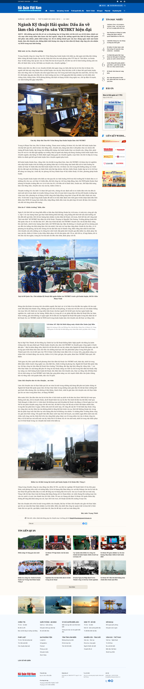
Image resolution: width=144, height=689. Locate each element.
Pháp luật (107, 11)
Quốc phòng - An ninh (63, 11)
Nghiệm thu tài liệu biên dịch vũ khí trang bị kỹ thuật (58, 579)
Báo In (103, 5)
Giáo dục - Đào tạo (89, 640)
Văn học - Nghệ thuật (112, 640)
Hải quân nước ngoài (111, 628)
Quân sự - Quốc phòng (26, 19)
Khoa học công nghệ (89, 643)
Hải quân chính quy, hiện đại (47, 628)
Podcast (42, 646)
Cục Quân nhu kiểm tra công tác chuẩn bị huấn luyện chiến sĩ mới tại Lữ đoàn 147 (85, 555)
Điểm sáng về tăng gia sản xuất (29, 553)
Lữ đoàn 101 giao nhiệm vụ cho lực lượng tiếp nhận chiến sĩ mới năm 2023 (112, 555)
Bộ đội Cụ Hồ (21, 628)
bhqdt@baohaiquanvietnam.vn (81, 518)
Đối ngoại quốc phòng (112, 625)
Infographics (43, 643)
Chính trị (52, 11)
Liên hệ (35, 1)
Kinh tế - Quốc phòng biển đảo (92, 628)
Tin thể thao (109, 643)
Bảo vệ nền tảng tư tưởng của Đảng (27, 631)
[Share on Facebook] (83, 524)
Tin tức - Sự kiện (22, 625)
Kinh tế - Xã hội (90, 11)
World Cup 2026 (110, 652)
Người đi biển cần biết (90, 646)
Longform (43, 640)
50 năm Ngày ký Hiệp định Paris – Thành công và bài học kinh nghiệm (85, 579)
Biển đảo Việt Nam (111, 649)
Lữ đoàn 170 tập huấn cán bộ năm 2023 (57, 554)
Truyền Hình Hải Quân (116, 5)
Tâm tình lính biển (69, 637)
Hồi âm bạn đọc (66, 643)
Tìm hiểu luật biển (23, 643)
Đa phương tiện (117, 11)
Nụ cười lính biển (110, 646)
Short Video (43, 655)
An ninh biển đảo (44, 631)
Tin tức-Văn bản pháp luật (25, 640)
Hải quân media (44, 652)
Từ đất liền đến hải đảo (90, 631)
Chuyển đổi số (88, 649)
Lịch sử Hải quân (24, 660)
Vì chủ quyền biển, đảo (77, 11)
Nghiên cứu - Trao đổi (92, 637)
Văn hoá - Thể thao (113, 637)
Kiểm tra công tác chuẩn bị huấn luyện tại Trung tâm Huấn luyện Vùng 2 (29, 580)
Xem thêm (72, 587)
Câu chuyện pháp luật (24, 646)
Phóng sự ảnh (44, 649)
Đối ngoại (99, 11)
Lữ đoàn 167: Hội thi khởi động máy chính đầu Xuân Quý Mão (112, 579)
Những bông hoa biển (68, 640)
